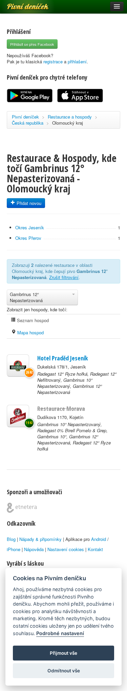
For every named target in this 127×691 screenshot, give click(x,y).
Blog (11, 539)
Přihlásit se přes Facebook (32, 44)
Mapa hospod (30, 332)
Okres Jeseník (29, 227)
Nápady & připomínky (40, 539)
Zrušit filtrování (64, 277)
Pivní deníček (20, 4)
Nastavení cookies (65, 549)
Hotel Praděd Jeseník (62, 358)
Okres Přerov (28, 238)
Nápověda (34, 549)
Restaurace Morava (61, 408)
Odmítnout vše (63, 670)
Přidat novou (28, 203)
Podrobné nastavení (60, 633)
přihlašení (77, 61)
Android (98, 539)
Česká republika (27, 123)
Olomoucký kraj (67, 123)
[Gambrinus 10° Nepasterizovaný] (18, 416)
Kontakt (95, 549)
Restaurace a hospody (70, 116)
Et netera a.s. (22, 508)
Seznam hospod (32, 320)
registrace (53, 61)
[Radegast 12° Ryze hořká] (18, 365)
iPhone (13, 549)
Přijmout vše (63, 653)
